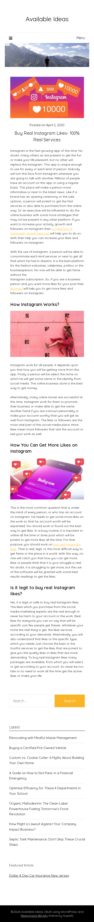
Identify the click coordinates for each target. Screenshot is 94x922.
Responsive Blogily (34, 916)
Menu (81, 38)
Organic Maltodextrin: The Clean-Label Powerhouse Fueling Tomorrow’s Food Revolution (38, 808)
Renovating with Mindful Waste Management (43, 738)
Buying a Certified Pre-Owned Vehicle (37, 748)
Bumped (16, 288)
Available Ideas (47, 19)
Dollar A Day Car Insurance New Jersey (39, 875)
